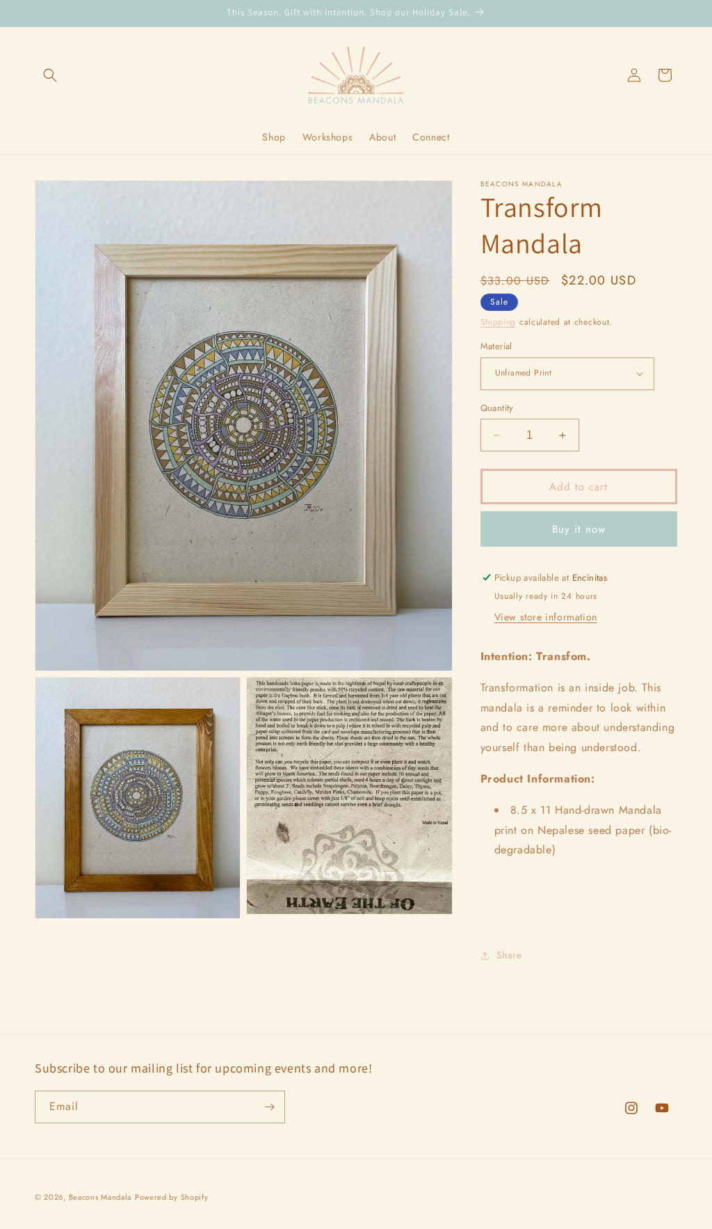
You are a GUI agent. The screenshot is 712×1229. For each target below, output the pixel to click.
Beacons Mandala (100, 1197)
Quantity (497, 408)
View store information (545, 617)
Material (496, 346)
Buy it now (579, 529)
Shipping (498, 322)
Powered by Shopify (172, 1197)
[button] (50, 75)
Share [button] (509, 955)
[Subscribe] (269, 1107)
